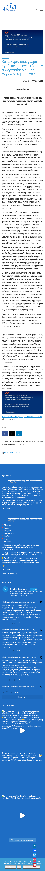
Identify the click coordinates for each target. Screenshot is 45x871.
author (21, 444)
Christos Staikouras (10, 602)
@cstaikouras (24, 602)
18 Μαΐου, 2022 (7, 442)
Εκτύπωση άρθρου (12, 452)
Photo (8, 508)
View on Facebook (8, 512)
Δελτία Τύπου (24, 442)
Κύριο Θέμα (32, 442)
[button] (36, 9)
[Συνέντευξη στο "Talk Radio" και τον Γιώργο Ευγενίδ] (22, 815)
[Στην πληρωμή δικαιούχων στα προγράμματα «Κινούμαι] (22, 730)
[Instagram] (34, 860)
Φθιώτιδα (12, 444)
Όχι (19, 867)
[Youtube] (34, 865)
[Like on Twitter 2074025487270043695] (12, 692)
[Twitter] (34, 855)
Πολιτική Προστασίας (31, 867)
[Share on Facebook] (5, 433)
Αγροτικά (17, 442)
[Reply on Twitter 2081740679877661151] (4, 679)
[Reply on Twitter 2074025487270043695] (4, 692)
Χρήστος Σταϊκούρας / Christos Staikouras (25, 481)
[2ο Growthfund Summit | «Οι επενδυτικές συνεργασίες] (22, 773)
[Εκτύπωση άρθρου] (3, 452)
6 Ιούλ (33, 686)
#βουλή (23, 675)
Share (18, 512)
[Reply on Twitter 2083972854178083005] (4, 623)
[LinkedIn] (34, 846)
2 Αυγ (33, 602)
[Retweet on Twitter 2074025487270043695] (8, 692)
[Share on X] (12, 433)
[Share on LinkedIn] (19, 433)
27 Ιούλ (33, 657)
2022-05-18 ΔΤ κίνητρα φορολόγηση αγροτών (22, 417)
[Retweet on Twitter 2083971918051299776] (8, 650)
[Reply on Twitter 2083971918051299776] (4, 650)
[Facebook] (34, 850)
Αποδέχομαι (10, 867)
